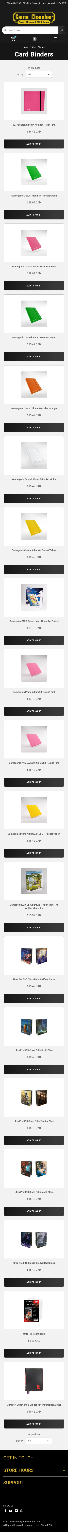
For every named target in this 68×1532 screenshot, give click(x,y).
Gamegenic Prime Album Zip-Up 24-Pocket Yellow (34, 834)
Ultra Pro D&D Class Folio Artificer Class (34, 979)
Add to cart (34, 144)
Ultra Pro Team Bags (34, 1334)
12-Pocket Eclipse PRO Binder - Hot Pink (34, 124)
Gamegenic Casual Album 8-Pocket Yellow (34, 550)
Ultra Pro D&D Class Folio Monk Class (34, 1192)
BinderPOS (46, 1525)
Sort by (19, 74)
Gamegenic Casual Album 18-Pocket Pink (34, 266)
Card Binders (38, 47)
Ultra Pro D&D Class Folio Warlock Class (34, 1263)
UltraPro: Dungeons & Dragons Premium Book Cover (34, 1404)
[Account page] (34, 39)
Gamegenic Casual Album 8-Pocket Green (34, 337)
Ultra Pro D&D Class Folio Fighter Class (34, 1121)
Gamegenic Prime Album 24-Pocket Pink (34, 692)
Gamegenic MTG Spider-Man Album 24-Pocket (34, 621)
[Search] (62, 30)
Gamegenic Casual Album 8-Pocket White (34, 479)
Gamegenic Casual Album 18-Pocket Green (34, 195)
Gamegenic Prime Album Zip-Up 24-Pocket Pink (34, 763)
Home (26, 47)
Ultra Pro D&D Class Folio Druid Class (34, 1050)
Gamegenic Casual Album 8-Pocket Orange (34, 408)
